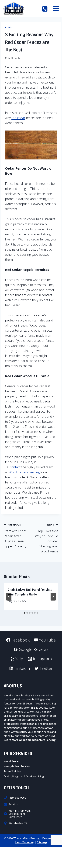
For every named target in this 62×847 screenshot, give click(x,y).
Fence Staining (12, 771)
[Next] (53, 597)
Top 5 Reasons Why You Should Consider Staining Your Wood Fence (46, 538)
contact (15, 467)
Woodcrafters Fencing (24, 472)
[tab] (24, 613)
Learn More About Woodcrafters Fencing (30, 740)
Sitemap (42, 842)
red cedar (18, 118)
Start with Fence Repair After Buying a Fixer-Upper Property (15, 535)
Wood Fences (12, 761)
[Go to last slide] (8, 597)
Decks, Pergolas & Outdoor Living (24, 776)
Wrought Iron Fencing (17, 766)
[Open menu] (55, 8)
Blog (8, 27)
